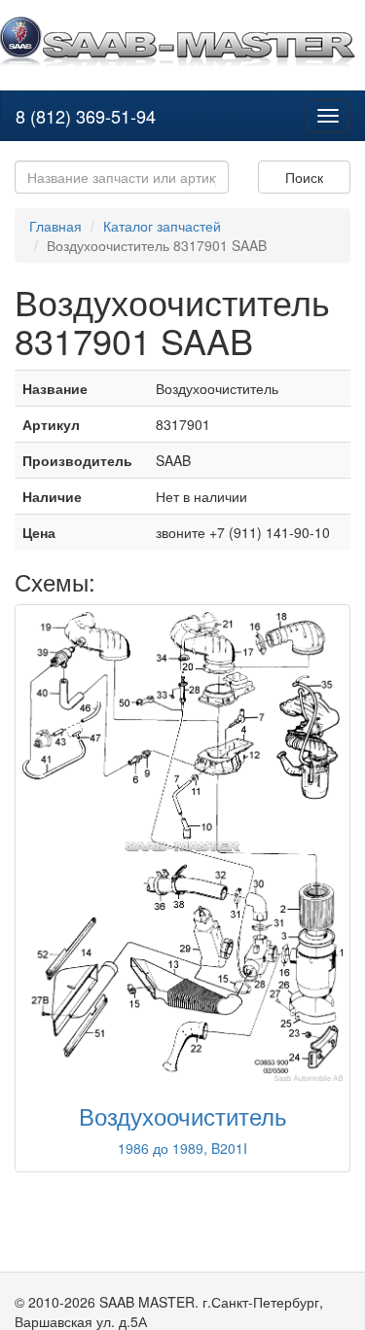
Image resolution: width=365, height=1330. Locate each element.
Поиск (304, 177)
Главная (55, 225)
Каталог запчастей (162, 225)
